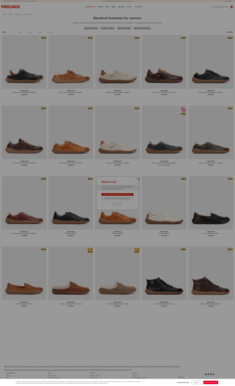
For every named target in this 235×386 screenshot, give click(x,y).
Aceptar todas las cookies (210, 382)
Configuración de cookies (183, 382)
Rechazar (197, 382)
